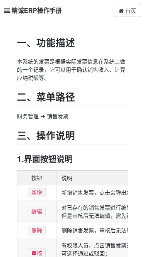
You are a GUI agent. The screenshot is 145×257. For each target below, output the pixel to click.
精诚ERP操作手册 (37, 10)
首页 (130, 10)
